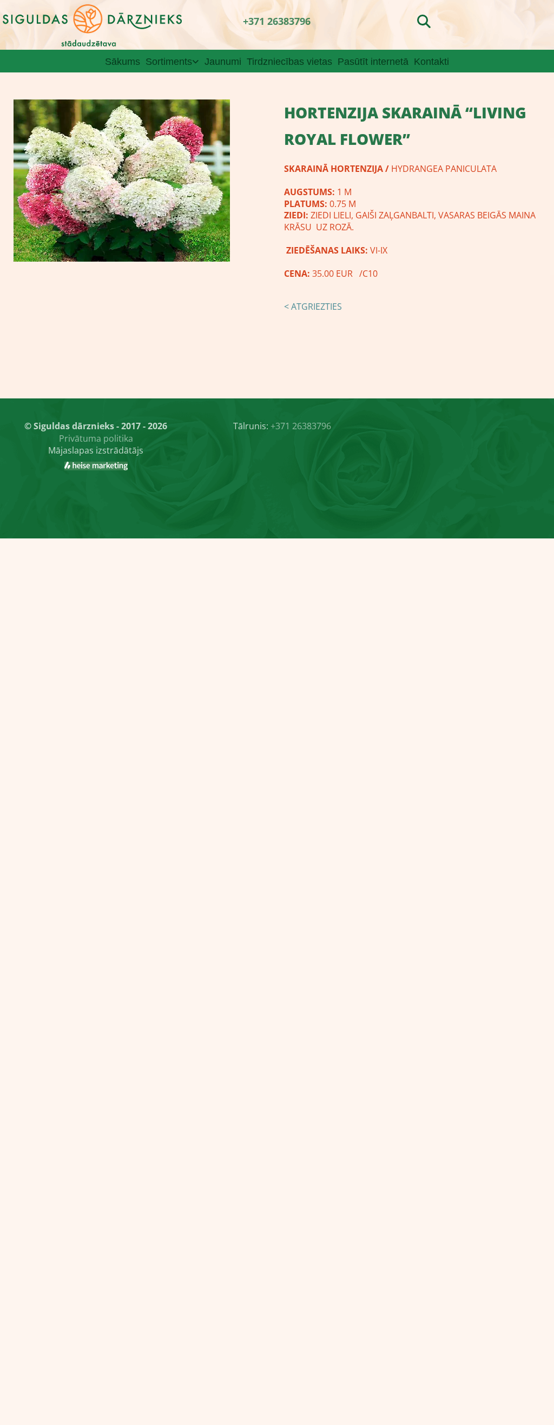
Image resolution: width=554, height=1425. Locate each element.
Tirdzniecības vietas (289, 62)
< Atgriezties (313, 306)
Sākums (122, 62)
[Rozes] (96, 466)
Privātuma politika (96, 438)
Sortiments (169, 62)
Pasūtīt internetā (373, 62)
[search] (424, 20)
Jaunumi (223, 62)
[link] (172, 62)
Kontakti (431, 62)
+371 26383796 (277, 21)
